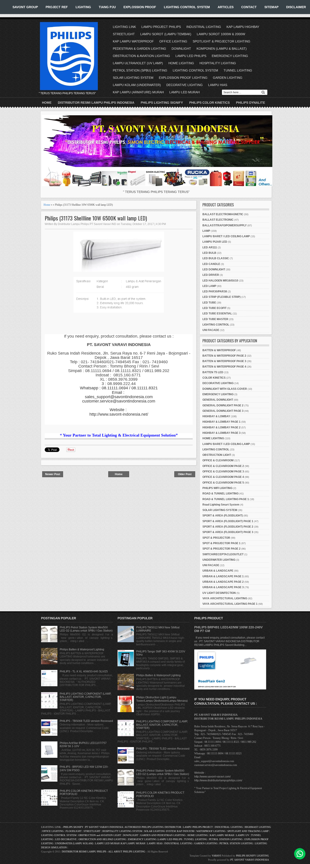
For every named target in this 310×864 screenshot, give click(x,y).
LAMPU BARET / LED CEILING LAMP (226, 236)
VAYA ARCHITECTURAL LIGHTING (224, 598)
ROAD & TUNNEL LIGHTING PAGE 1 (225, 499)
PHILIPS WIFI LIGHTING (217, 488)
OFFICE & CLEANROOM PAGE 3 (223, 471)
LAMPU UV (242, 835)
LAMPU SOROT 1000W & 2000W (221, 34)
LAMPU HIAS (217, 85)
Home (47, 102)
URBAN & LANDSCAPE (217, 570)
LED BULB (209, 252)
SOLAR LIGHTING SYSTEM (133, 77)
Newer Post (52, 474)
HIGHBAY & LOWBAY (216, 416)
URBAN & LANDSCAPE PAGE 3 (223, 587)
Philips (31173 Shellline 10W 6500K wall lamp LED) (96, 218)
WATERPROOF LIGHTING (211, 831)
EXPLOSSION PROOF (139, 7)
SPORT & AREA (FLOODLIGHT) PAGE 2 (227, 526)
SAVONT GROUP (25, 7)
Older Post (185, 474)
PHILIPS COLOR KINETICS (209, 102)
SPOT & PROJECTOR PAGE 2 (221, 548)
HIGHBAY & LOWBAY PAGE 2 (221, 427)
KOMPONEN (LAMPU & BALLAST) (222, 48)
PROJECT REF (57, 7)
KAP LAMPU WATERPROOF (133, 41)
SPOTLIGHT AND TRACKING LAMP (247, 831)
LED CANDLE (211, 264)
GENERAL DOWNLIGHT (217, 399)
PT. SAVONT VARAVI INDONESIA (249, 859)
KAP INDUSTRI (185, 831)
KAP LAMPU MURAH (222, 835)
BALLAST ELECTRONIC (218, 219)
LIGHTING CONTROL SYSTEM (187, 7)
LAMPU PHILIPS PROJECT (198, 827)
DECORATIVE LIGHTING (184, 85)
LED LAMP (209, 286)
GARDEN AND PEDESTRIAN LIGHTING (163, 835)
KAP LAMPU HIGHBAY (242, 27)
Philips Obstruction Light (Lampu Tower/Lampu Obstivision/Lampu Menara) (162, 699)
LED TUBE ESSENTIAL (217, 313)
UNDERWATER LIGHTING (218, 559)
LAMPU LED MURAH (184, 92)
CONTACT (249, 7)
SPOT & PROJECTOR (216, 537)
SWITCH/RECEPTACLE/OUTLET (223, 554)
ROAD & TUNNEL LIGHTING (220, 493)
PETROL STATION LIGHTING (226, 839)
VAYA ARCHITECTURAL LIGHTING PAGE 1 (230, 603)
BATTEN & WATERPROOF (219, 350)
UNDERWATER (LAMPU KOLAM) (74, 843)
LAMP (206, 230)
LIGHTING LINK (124, 27)
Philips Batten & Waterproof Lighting (82, 649)
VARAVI (216, 855)
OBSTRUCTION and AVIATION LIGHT (99, 835)
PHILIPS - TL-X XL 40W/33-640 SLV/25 (84, 671)
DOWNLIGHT (181, 48)
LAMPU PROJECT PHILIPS (161, 27)
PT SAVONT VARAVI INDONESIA (104, 827)
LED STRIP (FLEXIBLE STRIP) (221, 297)
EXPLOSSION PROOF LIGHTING (183, 77)
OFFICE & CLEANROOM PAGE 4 (223, 477)
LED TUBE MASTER (215, 319)
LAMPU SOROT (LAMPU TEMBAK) (165, 34)
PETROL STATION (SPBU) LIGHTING (140, 70)
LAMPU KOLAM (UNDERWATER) (137, 85)
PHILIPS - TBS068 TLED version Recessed (86, 721)
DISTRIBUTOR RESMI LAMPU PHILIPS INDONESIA (96, 102)
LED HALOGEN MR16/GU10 (220, 280)
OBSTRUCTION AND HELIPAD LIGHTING (102, 839)
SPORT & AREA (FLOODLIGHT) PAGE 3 (227, 532)
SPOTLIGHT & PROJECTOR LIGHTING (221, 41)
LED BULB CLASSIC (215, 258)
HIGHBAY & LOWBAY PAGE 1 (221, 421)
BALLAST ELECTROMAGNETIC (222, 214)
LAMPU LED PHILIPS (190, 56)
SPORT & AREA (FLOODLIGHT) (222, 515)
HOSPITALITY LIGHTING (217, 63)
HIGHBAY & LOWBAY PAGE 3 (221, 432)
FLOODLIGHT (74, 831)
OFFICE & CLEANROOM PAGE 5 (223, 482)
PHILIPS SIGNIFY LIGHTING (252, 855)
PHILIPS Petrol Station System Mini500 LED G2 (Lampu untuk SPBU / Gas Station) (86, 629)
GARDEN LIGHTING (227, 77)
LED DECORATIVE (66, 839)
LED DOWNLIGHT (213, 269)
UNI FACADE (210, 330)
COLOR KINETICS (214, 377)
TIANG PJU (107, 7)
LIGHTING (83, 7)
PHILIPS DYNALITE (250, 102)
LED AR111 (209, 247)
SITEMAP (271, 7)
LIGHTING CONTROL (215, 324)
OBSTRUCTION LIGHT (216, 455)
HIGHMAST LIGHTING (258, 827)
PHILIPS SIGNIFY (73, 827)
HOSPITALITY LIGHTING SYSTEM (122, 831)
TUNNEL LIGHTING (238, 70)
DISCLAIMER (296, 7)
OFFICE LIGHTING (173, 41)
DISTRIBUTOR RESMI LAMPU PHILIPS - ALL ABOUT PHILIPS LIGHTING (103, 851)
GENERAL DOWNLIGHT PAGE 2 (223, 405)
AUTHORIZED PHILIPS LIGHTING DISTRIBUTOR (153, 827)
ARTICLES (226, 7)
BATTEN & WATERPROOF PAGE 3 (224, 361)
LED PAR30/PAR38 (214, 291)
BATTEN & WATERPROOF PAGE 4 (224, 366)
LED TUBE (209, 302)
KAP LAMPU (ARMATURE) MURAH (138, 92)
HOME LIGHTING (181, 63)
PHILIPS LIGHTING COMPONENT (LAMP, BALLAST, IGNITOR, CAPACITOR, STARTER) (85, 697)
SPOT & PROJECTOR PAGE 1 (221, 543)
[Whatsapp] (299, 853)
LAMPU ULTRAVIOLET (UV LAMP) (138, 63)
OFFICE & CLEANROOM (218, 460)
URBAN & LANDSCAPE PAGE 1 (223, 576)
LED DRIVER (210, 274)
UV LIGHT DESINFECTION (219, 593)
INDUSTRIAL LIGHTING (203, 27)
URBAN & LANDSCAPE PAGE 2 (223, 581)
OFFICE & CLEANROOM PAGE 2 (223, 466)
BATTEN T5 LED (212, 372)
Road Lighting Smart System (220, 504)
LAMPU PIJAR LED (214, 241)
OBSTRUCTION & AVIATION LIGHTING (141, 56)
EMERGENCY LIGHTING (230, 56)
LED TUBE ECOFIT (214, 308)
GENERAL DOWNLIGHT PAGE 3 (223, 410)
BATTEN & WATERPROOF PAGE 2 (224, 355)
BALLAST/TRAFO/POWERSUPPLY (224, 225)
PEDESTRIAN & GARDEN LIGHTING (139, 48)
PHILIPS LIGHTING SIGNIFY (162, 102)
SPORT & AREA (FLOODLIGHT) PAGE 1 (227, 521)
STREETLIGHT (124, 34)
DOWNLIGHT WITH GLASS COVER (224, 388)
